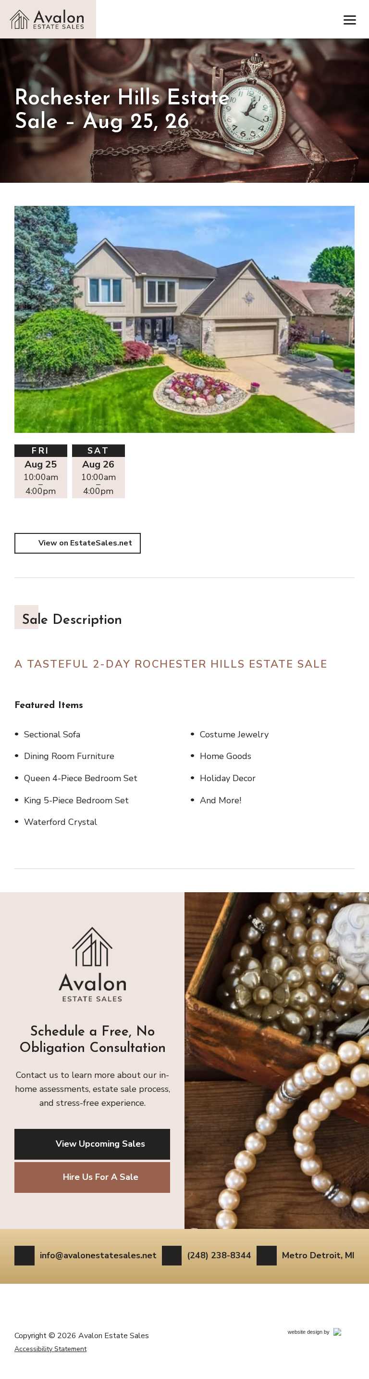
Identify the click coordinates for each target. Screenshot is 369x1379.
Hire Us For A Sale (100, 1177)
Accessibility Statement (50, 1349)
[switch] (350, 19)
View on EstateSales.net (85, 543)
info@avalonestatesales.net (98, 1255)
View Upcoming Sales (100, 1144)
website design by (319, 1333)
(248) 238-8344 (219, 1255)
